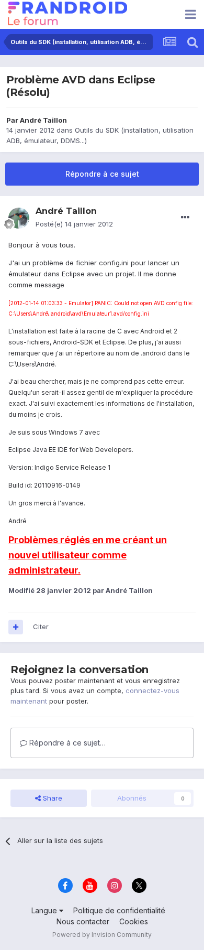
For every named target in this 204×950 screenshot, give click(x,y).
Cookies (133, 921)
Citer (41, 626)
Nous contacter (82, 921)
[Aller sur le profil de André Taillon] (18, 218)
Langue (45, 910)
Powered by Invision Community (102, 934)
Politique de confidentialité (119, 910)
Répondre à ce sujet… (66, 742)
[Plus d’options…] (185, 217)
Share (51, 798)
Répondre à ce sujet (102, 173)
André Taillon (43, 120)
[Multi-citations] (15, 627)
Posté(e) (74, 224)
